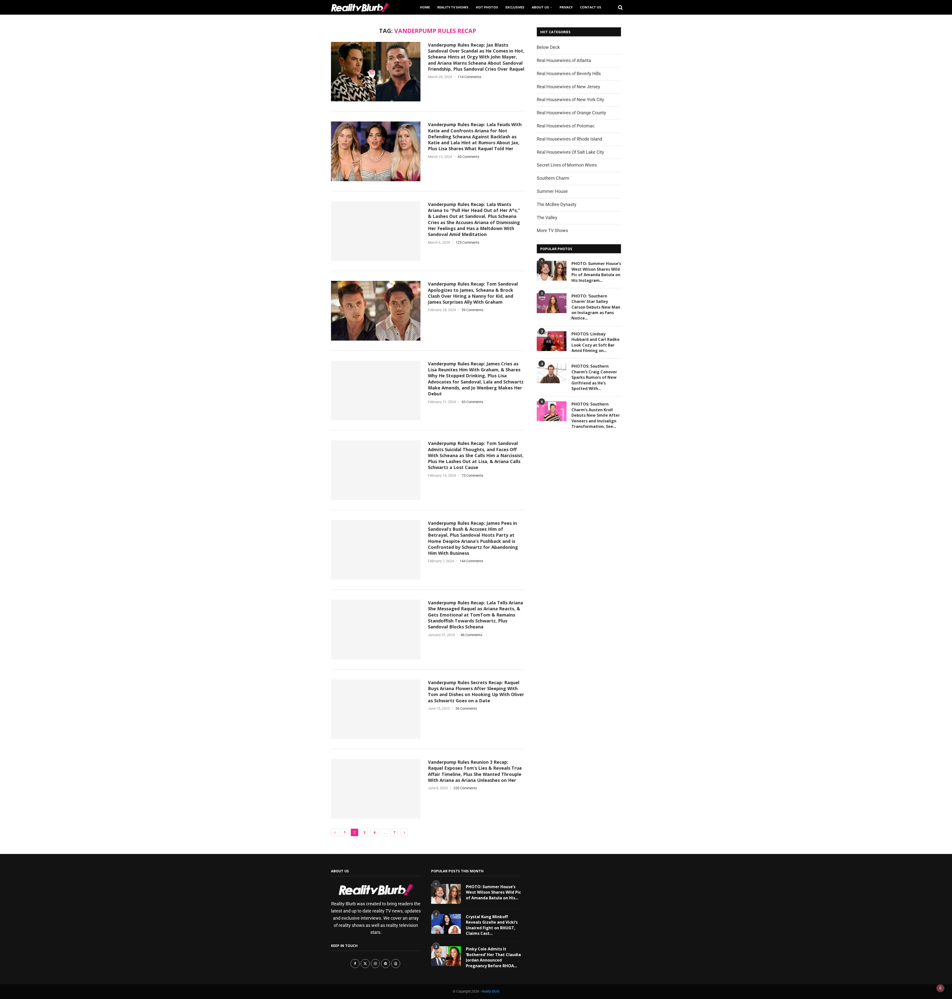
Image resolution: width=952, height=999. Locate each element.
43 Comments (472, 402)
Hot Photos (487, 7)
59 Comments (472, 310)
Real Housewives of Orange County (571, 112)
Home (425, 7)
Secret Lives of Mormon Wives (567, 165)
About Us (540, 7)
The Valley (547, 217)
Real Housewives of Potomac (566, 125)
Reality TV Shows (452, 7)
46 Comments (471, 635)
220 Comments (465, 788)
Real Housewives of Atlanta (564, 60)
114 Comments (469, 77)
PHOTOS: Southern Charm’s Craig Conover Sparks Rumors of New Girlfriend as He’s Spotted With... (594, 377)
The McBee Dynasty (556, 204)
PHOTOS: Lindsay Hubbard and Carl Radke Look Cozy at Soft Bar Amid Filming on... (595, 342)
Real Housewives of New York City (570, 99)
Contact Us (590, 7)
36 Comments (466, 708)
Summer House (552, 191)
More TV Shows (552, 230)
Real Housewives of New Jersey (568, 86)
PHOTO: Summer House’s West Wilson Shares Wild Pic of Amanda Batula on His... (493, 892)
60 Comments (468, 157)
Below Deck (548, 47)
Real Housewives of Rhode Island (569, 139)
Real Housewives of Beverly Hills (569, 73)
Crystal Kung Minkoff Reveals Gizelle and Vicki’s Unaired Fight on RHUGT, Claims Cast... (492, 925)
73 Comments (472, 475)
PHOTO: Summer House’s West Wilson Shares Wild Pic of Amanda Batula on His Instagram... (596, 272)
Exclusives (515, 7)
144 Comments (471, 561)
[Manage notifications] (940, 988)
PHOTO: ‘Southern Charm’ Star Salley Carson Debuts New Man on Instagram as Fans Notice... (595, 307)
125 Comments (467, 242)
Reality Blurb (491, 991)
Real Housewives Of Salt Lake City (570, 152)
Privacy (566, 7)
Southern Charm (553, 178)
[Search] (618, 7)
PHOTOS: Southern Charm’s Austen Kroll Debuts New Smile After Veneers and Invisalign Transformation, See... (595, 415)
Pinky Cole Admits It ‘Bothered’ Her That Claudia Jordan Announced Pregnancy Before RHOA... (493, 957)
